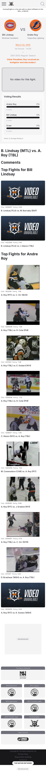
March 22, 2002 (23, 45)
